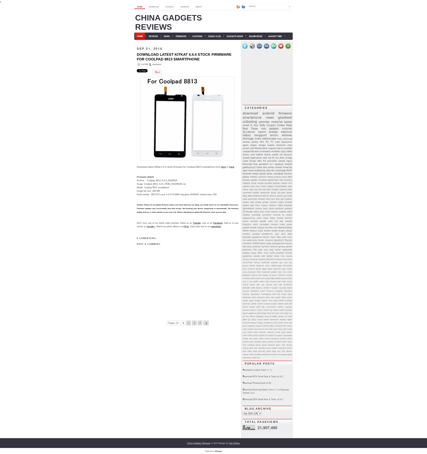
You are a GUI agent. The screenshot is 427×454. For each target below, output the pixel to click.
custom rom (286, 183)
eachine (280, 307)
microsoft (278, 326)
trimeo (289, 348)
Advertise (154, 7)
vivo (266, 227)
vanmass (261, 351)
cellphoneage (276, 265)
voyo (251, 189)
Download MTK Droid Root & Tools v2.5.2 (263, 399)
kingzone (247, 224)
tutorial (281, 160)
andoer (267, 230)
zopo (289, 144)
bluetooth (247, 173)
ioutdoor (288, 199)
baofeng (288, 300)
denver (245, 307)
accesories (265, 262)
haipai (264, 313)
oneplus (246, 214)
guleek (273, 272)
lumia (245, 326)
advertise (264, 121)
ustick (249, 351)
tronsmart (280, 144)
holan (280, 272)
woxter (252, 284)
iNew (290, 176)
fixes (255, 164)
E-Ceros (258, 167)
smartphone (252, 117)
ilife (255, 249)
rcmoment (247, 192)
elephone (286, 131)
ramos (289, 192)
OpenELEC (279, 240)
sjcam (278, 345)
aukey (268, 243)
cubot (245, 160)
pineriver (280, 252)
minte (245, 329)
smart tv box (250, 125)
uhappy (260, 227)
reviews (246, 141)
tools (279, 138)
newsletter (216, 226)
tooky (284, 281)
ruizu (244, 345)
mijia (278, 237)
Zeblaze (253, 230)
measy (258, 202)
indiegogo (260, 316)
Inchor (262, 291)
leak (252, 202)
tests (279, 281)
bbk (268, 189)
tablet (289, 151)
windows (287, 135)
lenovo (274, 135)
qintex (270, 173)
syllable (246, 227)
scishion (273, 202)
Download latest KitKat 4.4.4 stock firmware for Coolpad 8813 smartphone (184, 56)
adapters (274, 262)
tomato (253, 227)
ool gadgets (287, 335)
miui (255, 329)
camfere (246, 233)
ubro (244, 351)
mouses (274, 224)
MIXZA (246, 230)
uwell (255, 351)
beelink (259, 154)
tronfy (253, 183)
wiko (271, 227)
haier (270, 221)
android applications (252, 157)
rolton (290, 341)
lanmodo (246, 322)
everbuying (259, 170)
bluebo (281, 230)
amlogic (273, 131)
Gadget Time (275, 36)
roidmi (284, 341)
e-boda (289, 268)
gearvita (289, 310)
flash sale (278, 180)
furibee (282, 310)
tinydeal (246, 180)
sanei (249, 240)
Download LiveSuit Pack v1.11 (257, 369)
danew (258, 268)
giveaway (247, 237)
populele (258, 341)
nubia (283, 332)
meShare (281, 275)
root (269, 157)
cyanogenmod (278, 243)
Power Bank (287, 259)
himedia (275, 189)
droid (258, 307)
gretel (259, 313)
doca (283, 268)
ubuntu (257, 256)
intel (265, 157)
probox (246, 176)
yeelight (288, 208)
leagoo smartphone (265, 322)
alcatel (277, 297)
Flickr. (186, 226)
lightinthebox (248, 208)
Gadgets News (235, 36)
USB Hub (276, 294)
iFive (257, 205)
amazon (278, 176)
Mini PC (262, 160)
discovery (277, 268)
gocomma (247, 249)
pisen (265, 208)
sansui (264, 345)
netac (256, 332)
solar (283, 345)
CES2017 (267, 287)
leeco (276, 322)
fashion (265, 195)
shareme (271, 345)
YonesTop (287, 167)
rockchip (287, 128)
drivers (246, 154)
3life (280, 284)
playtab (278, 278)
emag (245, 272)
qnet (244, 281)
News (167, 36)
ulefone (266, 138)
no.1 (271, 164)
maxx (255, 224)
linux (258, 186)
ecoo (252, 186)
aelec (254, 297)
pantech (283, 338)
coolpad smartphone (262, 233)
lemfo (286, 322)
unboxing (250, 121)
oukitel (275, 154)
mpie (284, 237)
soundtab (256, 214)
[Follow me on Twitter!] (243, 7)
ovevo (262, 278)
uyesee (246, 186)
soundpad (278, 173)
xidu (258, 284)
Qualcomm (286, 141)
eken (282, 157)
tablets (288, 121)
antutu (289, 297)
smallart (261, 199)
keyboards (287, 249)
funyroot (274, 246)
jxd (285, 195)
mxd (244, 332)
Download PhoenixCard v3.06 (257, 382)
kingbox (246, 252)
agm (281, 262)
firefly (259, 272)
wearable (257, 354)
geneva (282, 246)
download (250, 112)
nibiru (259, 252)
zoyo (275, 284)
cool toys (275, 199)
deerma (288, 218)
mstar (279, 329)
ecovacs (246, 310)
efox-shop (247, 246)
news (270, 117)
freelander (266, 272)
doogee (262, 144)
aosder (245, 300)
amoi (268, 199)
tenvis (268, 348)
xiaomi (262, 131)
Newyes (279, 259)
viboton (289, 351)
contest (280, 218)
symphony (247, 256)
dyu (263, 307)
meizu (263, 186)
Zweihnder (247, 297)
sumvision (266, 214)
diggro (264, 268)
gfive (290, 233)
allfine (283, 297)
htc (272, 170)
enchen (253, 310)
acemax (276, 183)
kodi (259, 275)
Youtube (197, 223)
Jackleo (254, 180)
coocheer (251, 268)
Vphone (257, 262)
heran (277, 313)
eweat (255, 173)
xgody (289, 354)
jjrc (249, 319)
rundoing (251, 345)
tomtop (271, 167)
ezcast (246, 148)
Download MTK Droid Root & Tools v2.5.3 (263, 376)
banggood (261, 135)
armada (288, 202)
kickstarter (246, 275)
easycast (288, 307)
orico (289, 237)
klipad (289, 319)
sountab (268, 183)
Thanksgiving (266, 294)
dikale (270, 268)
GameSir (282, 287)
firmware (285, 112)
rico (244, 240)
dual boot (280, 233)
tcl (283, 214)
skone (262, 281)
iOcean (252, 160)
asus (284, 176)
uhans (289, 214)
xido (244, 357)
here (223, 167)
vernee (278, 167)
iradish (274, 316)
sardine (256, 281)
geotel (289, 246)
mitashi (250, 329)
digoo (256, 211)
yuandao (288, 148)
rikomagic (248, 138)
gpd (252, 205)
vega (274, 351)
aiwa (272, 297)
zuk (258, 357)
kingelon (283, 319)
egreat (271, 180)
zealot (254, 357)
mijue (253, 252)
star (264, 189)
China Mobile (286, 256)
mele (289, 195)
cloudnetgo (280, 170)
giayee (245, 313)
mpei (275, 329)
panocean (252, 199)
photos (255, 141)
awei (271, 300)
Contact (169, 7)
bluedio (252, 265)
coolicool (262, 176)
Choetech (262, 180)
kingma (254, 275)
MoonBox (288, 291)
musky (289, 329)
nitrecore (270, 332)
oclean (289, 332)
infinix (290, 272)
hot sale (279, 221)
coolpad (246, 151)
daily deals (248, 195)
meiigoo (271, 326)
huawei (271, 144)
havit (269, 313)
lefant (281, 322)
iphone (273, 195)
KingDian (279, 291)
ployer (283, 278)
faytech (246, 205)
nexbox (258, 208)
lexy (290, 322)
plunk (271, 208)
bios (265, 167)
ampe (260, 230)
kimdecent (275, 319)
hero (282, 313)
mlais (268, 170)
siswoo (270, 186)
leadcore (253, 322)
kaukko (288, 221)
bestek (275, 230)
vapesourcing (249, 218)
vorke (251, 354)
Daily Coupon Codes (272, 125)
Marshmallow (261, 148)
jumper (260, 319)
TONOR (255, 243)
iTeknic (252, 316)
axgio (276, 300)
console (267, 303)
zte (281, 154)
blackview (247, 164)
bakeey (281, 300)
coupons (272, 148)
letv (260, 189)
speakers (279, 164)
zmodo (261, 240)
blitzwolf (255, 151)
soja (267, 281)
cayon (267, 265)
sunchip (277, 214)
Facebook (218, 223)
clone (245, 268)
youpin (249, 357)
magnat (259, 326)
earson (289, 243)
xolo (275, 227)
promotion (272, 160)
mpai (270, 329)
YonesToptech (280, 186)
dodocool (257, 195)
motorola (246, 278)
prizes (264, 341)
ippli (260, 249)
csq (282, 199)
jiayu (283, 151)
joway (254, 319)
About (199, 7)
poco (252, 341)
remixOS (277, 341)
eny (256, 189)
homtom (288, 173)
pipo (273, 138)
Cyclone (246, 259)
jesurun (280, 195)
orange (245, 338)
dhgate (252, 307)
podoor (289, 278)
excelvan (257, 246)
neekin (249, 332)
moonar (261, 329)
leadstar (265, 275)
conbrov (260, 303)
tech (255, 348)
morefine (288, 180)
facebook (252, 272)
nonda (277, 332)
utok (263, 256)
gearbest (285, 117)
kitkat (280, 205)
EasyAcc (275, 287)
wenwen (274, 354)
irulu (266, 249)
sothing (245, 348)
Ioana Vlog (214, 36)
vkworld (288, 164)
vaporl (268, 351)
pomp (289, 224)
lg (270, 275)
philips (272, 278)
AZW (253, 287)
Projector (246, 294)
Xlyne (290, 294)
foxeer (275, 310)
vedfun (270, 256)
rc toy (249, 281)
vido (252, 148)
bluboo (267, 154)
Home (139, 7)
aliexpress (265, 192)
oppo (245, 170)
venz (279, 351)
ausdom (264, 300)
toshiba (274, 348)
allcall (273, 192)
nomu (266, 252)
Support (184, 7)
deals (286, 303)
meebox (282, 211)
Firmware (181, 36)
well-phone (266, 354)
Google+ (151, 226)
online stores (255, 278)
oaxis (272, 252)
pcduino (246, 341)
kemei (278, 249)
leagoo (253, 144)
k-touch (264, 205)
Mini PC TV (266, 141)
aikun (268, 297)
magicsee (251, 326)
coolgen (274, 303)
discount (288, 154)
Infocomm (270, 291)
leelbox (274, 211)
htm (247, 316)
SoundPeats (247, 262)
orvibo (261, 338)
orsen (255, 338)
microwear (264, 224)
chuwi (251, 170)
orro (250, 338)
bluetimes (260, 265)
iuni (286, 316)
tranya (289, 281)
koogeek (288, 205)
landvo (246, 202)
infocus (266, 237)
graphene (252, 313)
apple (251, 300)
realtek (256, 192)
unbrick (245, 284)
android (268, 112)
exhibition (276, 151)
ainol (253, 154)
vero (283, 351)
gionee (262, 173)
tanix (251, 348)
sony (255, 240)
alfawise (254, 176)
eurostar (254, 221)
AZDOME (246, 287)
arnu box (288, 262)
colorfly (253, 303)
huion (267, 211)
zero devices (266, 284)
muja (284, 329)
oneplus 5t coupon (274, 335)
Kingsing (262, 259)
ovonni (267, 338)
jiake (290, 189)
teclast (270, 176)
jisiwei (245, 319)
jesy (271, 249)
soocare (273, 281)
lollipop (247, 135)
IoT (244, 211)
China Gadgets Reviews (198, 443)
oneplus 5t (263, 335)
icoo (284, 272)
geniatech (263, 164)
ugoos (246, 144)
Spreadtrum (255, 294)
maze (272, 237)
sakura (258, 345)
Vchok (284, 294)
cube (277, 141)
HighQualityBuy (285, 227)
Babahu (259, 287)
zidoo (259, 218)
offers (250, 335)
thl (273, 157)
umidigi (288, 157)
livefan (274, 275)
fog (271, 310)
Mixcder (249, 211)
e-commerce (271, 307)
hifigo (286, 313)
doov (262, 211)
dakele (280, 303)
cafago (289, 230)
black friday (269, 218)
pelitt (267, 278)
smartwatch (265, 151)
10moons (269, 240)
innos (267, 316)
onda (258, 138)
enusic (259, 310)
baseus (245, 265)
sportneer (279, 208)
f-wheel (266, 310)
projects (271, 341)
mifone (289, 326)
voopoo (246, 354)
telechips (261, 348)
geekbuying (248, 167)
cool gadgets (270, 128)
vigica (289, 160)
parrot (289, 338)
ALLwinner (249, 131)
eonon (246, 221)
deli (290, 303)
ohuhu (255, 335)
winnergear (282, 354)
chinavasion (287, 265)
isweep (281, 316)
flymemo (265, 246)
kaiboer (266, 319)
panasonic (275, 338)
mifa (284, 326)
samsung (287, 138)
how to (280, 148)
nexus (245, 189)
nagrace (246, 183)
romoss (288, 252)
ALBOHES (288, 284)
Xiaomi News (255, 36)
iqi (270, 316)
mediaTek (277, 121)
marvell (265, 326)
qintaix (266, 202)
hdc (272, 313)
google (263, 221)
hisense (283, 189)
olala (245, 199)
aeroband (261, 297)
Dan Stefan (234, 443)
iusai (290, 316)
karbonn (273, 205)
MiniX (289, 170)
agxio (281, 202)
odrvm (245, 335)
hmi (290, 313)
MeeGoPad (270, 259)
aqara (262, 243)
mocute (289, 275)
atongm (257, 300)
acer (290, 186)
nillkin (289, 211)
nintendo (262, 332)
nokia (282, 224)
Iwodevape (254, 259)
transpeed (282, 348)
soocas (289, 345)
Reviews (153, 36)
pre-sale (281, 192)
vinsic (276, 256)
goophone (257, 237)
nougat (260, 183)
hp (244, 316)
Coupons (197, 36)
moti (266, 329)
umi (277, 157)
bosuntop (246, 303)
